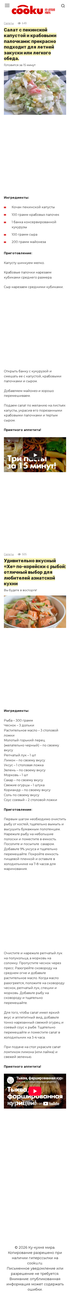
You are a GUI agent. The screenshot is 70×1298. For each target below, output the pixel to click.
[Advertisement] (35, 156)
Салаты (9, 23)
